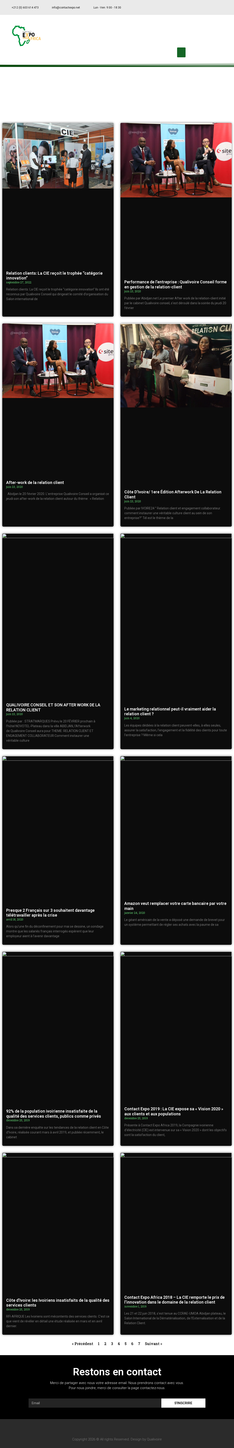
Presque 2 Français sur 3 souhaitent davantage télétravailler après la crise (50, 913)
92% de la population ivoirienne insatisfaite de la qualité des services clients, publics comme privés (53, 1114)
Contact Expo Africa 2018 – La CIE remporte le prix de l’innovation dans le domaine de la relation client (174, 1300)
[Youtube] (216, 7)
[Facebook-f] (198, 7)
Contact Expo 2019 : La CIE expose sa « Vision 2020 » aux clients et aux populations (173, 1111)
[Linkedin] (225, 7)
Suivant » (153, 1343)
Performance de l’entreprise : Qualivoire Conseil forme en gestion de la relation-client (175, 284)
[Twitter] (206, 7)
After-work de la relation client (35, 482)
